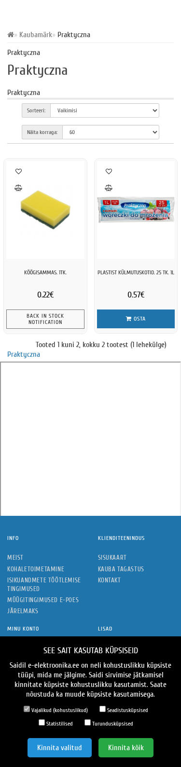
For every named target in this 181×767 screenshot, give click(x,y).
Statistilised (59, 723)
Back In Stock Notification (45, 318)
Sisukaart (112, 557)
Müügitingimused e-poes (43, 600)
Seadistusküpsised (127, 710)
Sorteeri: (36, 110)
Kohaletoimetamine (35, 569)
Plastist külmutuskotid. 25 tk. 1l (135, 272)
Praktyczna (23, 354)
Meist (15, 557)
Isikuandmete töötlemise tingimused (44, 584)
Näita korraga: (42, 132)
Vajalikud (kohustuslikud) (59, 710)
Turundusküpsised (112, 723)
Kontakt (109, 580)
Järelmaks (22, 611)
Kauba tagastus (121, 569)
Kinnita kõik (126, 747)
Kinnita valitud (59, 747)
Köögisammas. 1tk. (45, 272)
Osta (139, 318)
